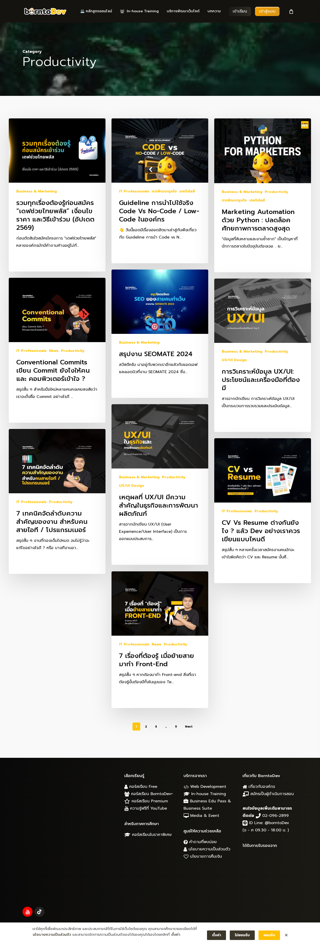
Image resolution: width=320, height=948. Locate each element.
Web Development (207, 787)
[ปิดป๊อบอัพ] (286, 935)
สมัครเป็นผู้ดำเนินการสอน (271, 794)
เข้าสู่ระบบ (267, 11)
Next (188, 726)
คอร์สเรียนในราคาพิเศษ (151, 835)
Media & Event (204, 816)
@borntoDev (277, 823)
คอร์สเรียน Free (142, 787)
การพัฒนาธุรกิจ (164, 191)
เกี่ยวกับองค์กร (261, 787)
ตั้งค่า (175, 934)
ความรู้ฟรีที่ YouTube (147, 808)
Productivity (276, 191)
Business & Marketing (36, 191)
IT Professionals (134, 191)
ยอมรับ (269, 935)
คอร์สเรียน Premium (149, 801)
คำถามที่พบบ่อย (202, 842)
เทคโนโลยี (187, 191)
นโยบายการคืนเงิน (205, 856)
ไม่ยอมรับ (242, 935)
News (53, 350)
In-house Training (208, 794)
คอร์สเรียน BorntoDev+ (151, 794)
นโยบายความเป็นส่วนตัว (208, 849)
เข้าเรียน (240, 11)
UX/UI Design (234, 360)
